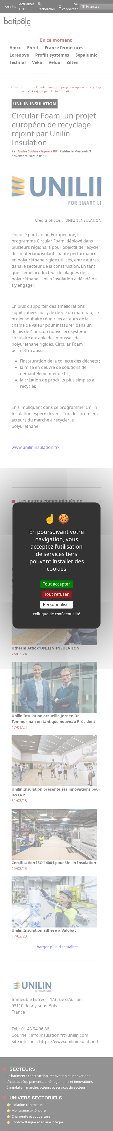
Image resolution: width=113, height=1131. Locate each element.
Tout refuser (56, 594)
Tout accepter (56, 584)
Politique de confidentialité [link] (56, 614)
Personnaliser (56, 604)
